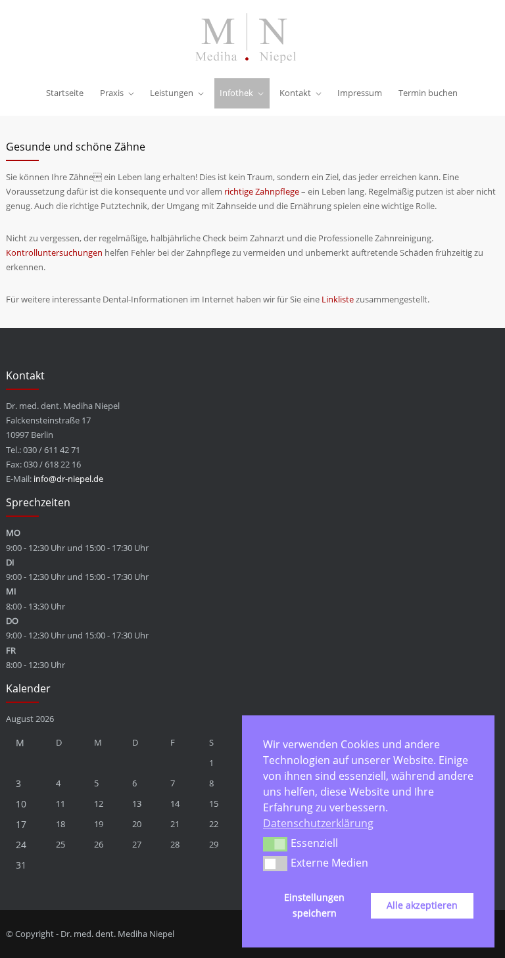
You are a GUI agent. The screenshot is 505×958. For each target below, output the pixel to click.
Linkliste (338, 299)
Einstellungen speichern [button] (314, 905)
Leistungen (171, 93)
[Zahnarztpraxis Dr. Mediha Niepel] (252, 38)
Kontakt (295, 93)
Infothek (236, 93)
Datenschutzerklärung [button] (318, 823)
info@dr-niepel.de (68, 479)
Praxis (112, 93)
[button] (275, 844)
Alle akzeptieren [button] (422, 905)
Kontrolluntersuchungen (54, 252)
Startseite (65, 93)
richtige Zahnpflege (261, 191)
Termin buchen (428, 93)
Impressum (359, 93)
